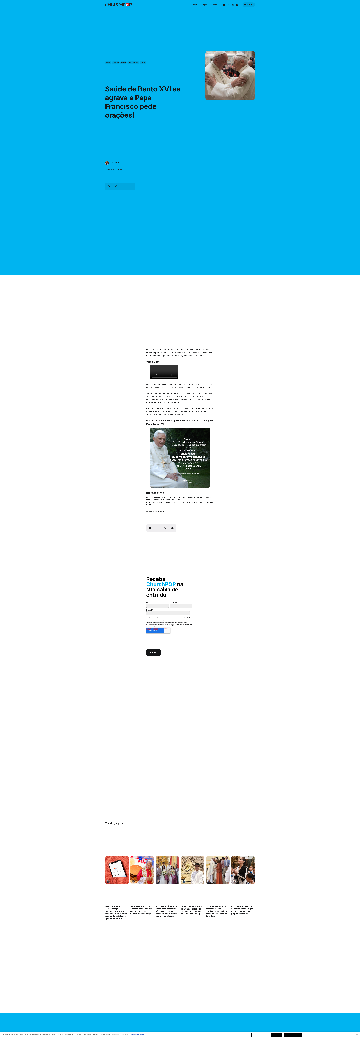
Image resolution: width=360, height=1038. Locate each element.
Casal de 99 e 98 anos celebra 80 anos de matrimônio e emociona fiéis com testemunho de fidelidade (217, 911)
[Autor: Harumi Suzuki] (183, 881)
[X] (228, 4)
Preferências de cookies (260, 1035)
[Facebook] (224, 4)
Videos (214, 5)
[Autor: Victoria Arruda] (107, 163)
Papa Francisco (133, 62)
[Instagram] (233, 4)
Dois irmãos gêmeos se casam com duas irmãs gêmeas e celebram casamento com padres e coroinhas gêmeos (166, 911)
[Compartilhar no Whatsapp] (116, 186)
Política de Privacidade (178, 626)
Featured (116, 62)
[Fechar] (357, 1035)
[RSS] (237, 4)
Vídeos (143, 62)
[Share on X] (124, 186)
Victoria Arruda (114, 162)
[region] (180, 1035)
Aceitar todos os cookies (293, 1035)
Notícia (123, 62)
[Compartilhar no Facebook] (108, 186)
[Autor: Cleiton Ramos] (108, 881)
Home (195, 5)
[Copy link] (131, 186)
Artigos (204, 5)
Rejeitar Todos (276, 1035)
